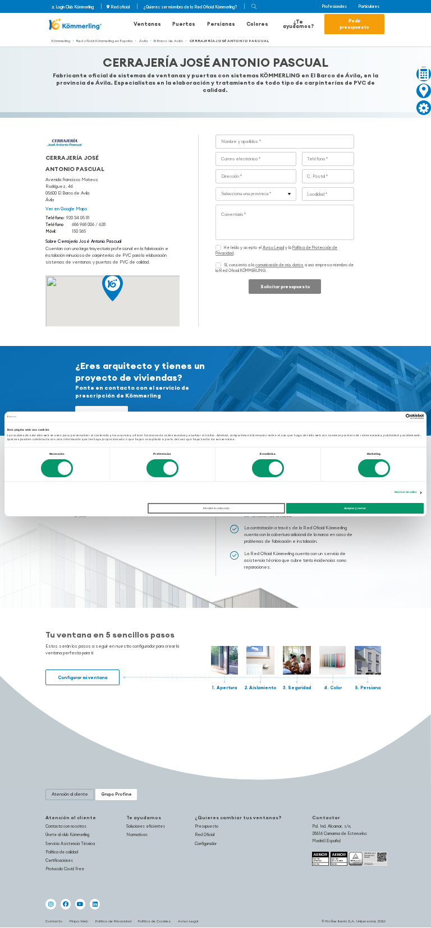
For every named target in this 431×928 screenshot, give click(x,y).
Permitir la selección (216, 508)
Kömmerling (61, 40)
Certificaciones (59, 860)
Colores (257, 24)
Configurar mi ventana (82, 677)
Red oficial (120, 7)
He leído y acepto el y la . (276, 250)
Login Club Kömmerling (75, 7)
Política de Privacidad (113, 921)
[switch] (162, 468)
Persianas (221, 24)
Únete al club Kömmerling (67, 834)
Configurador (206, 843)
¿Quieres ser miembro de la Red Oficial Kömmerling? (190, 7)
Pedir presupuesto (354, 24)
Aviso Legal (273, 247)
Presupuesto (206, 826)
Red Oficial (204, 834)
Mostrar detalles (406, 492)
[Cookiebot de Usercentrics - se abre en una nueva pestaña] (374, 416)
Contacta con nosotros (65, 826)
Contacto (53, 921)
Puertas (183, 24)
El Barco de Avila (168, 40)
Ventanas (147, 24)
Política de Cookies (154, 921)
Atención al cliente (70, 817)
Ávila (143, 40)
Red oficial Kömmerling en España (104, 40)
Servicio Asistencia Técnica (70, 843)
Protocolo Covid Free (64, 868)
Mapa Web (79, 921)
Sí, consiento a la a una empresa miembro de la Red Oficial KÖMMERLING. (285, 267)
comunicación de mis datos (279, 264)
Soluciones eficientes (145, 826)
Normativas (137, 834)
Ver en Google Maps (66, 208)
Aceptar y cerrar (355, 508)
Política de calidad (61, 852)
